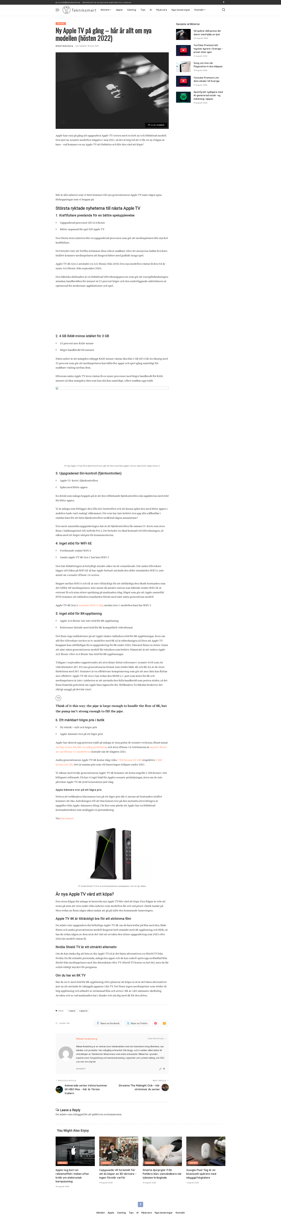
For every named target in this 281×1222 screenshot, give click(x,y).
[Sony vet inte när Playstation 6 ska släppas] (183, 66)
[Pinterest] (155, 1023)
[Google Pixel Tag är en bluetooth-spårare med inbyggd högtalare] (206, 1151)
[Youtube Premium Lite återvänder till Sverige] (183, 81)
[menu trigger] (59, 10)
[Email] (164, 1023)
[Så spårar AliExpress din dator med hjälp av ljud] (183, 34)
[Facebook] (223, 2)
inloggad (78, 1114)
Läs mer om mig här (86, 1061)
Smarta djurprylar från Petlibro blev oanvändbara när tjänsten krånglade (162, 1173)
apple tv (84, 1011)
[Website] (160, 1069)
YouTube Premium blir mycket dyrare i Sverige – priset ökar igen (208, 49)
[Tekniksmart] (79, 10)
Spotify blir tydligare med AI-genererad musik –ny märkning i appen (208, 95)
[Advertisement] (112, 170)
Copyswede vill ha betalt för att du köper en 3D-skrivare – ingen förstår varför (117, 1173)
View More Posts (155, 1038)
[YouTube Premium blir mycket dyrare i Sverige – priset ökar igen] (183, 50)
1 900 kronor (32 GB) (129, 760)
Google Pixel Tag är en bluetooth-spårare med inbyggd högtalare (201, 1173)
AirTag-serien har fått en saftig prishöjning (81, 747)
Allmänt (60, 24)
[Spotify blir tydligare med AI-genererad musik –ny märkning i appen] (183, 97)
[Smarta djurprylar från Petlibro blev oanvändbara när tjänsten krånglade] (162, 1151)
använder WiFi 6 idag (91, 605)
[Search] (223, 10)
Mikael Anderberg (64, 46)
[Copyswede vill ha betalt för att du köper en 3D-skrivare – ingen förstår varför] (118, 1151)
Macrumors (67, 818)
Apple (72, 1011)
